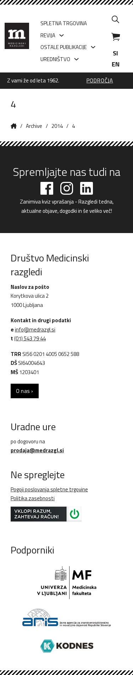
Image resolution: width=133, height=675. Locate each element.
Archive (34, 126)
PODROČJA (100, 81)
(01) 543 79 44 (30, 338)
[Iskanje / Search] (115, 19)
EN (116, 64)
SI (115, 53)
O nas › (24, 391)
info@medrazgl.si (35, 329)
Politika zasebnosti (33, 498)
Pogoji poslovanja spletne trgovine (49, 489)
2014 (57, 126)
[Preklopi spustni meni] (61, 35)
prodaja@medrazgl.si (37, 450)
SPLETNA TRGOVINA (63, 23)
